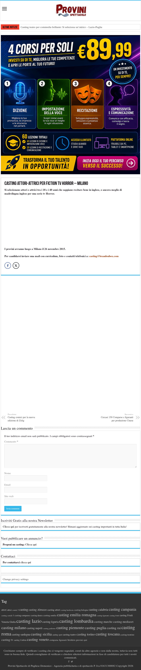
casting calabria (98, 609)
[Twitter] (71, 662)
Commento (11, 441)
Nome (7, 473)
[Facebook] (69, 662)
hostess (71, 639)
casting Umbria (20, 640)
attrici (9, 609)
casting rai (114, 628)
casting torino (86, 634)
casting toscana (108, 633)
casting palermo (49, 628)
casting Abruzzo (38, 610)
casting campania (122, 609)
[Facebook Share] (7, 265)
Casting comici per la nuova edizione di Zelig (21, 417)
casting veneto (38, 639)
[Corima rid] (70, 346)
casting (23, 609)
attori (4, 609)
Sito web (9, 496)
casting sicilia (41, 634)
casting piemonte (70, 627)
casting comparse (22, 615)
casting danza (37, 615)
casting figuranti (103, 615)
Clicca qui (8, 526)
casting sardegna (21, 634)
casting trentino (127, 634)
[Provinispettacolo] (70, 9)
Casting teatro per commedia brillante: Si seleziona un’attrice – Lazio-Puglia (61, 27)
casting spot (57, 634)
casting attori (53, 609)
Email (7, 484)
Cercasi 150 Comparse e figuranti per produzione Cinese (117, 417)
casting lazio (29, 620)
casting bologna (81, 609)
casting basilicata (67, 610)
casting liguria (50, 622)
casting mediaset (123, 622)
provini (79, 639)
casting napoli (34, 628)
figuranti (63, 639)
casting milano (13, 627)
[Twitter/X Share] (16, 265)
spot (85, 640)
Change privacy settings (16, 579)
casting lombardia (76, 621)
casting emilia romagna (76, 614)
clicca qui (25, 562)
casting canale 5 (7, 615)
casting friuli (114, 615)
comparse (54, 639)
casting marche (103, 622)
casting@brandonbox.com (104, 256)
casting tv (7, 640)
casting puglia (95, 627)
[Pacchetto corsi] (70, 104)
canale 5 (15, 610)
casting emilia (49, 615)
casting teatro (69, 634)
